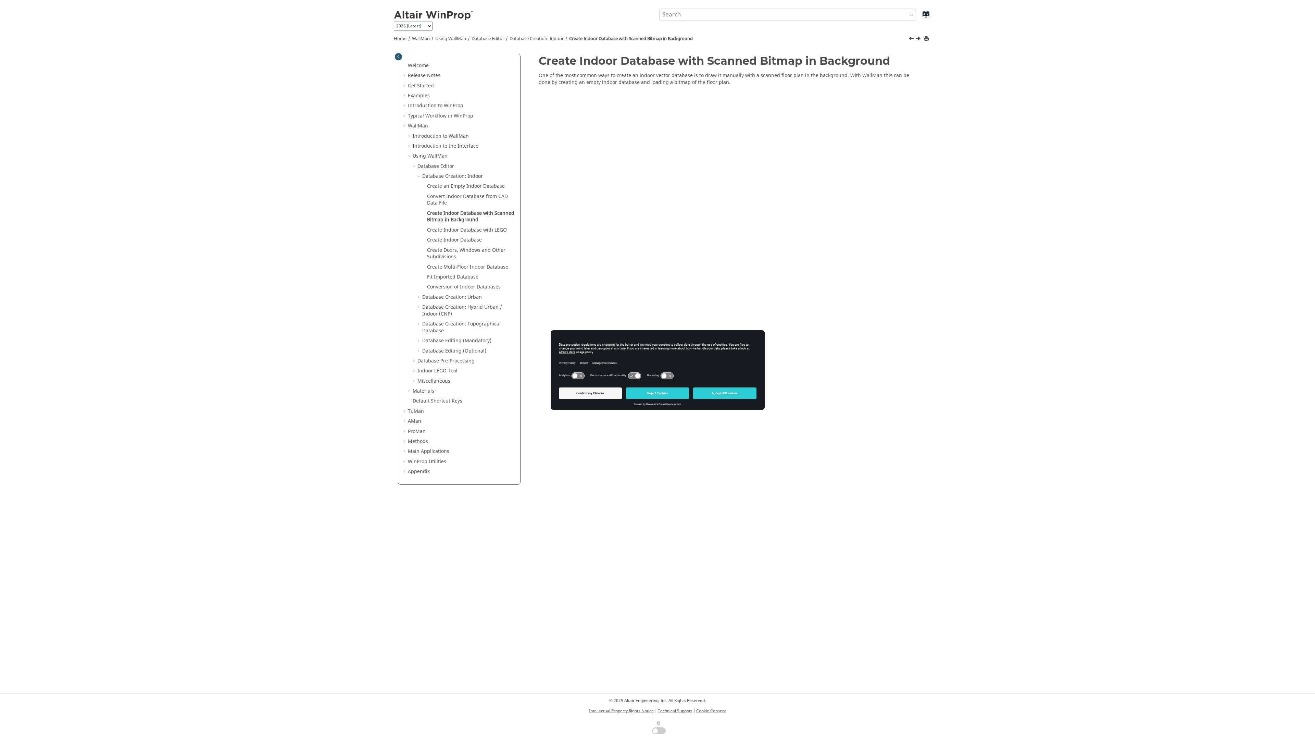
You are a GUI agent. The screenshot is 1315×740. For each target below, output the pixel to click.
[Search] (909, 15)
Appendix (419, 471)
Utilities (427, 461)
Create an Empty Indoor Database (466, 186)
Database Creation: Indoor (537, 39)
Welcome (418, 65)
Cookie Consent (711, 711)
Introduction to (435, 105)
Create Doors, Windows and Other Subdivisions (466, 254)
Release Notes (424, 75)
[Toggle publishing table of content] (398, 56)
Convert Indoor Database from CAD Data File (467, 200)
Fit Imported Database (452, 277)
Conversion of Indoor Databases (464, 287)
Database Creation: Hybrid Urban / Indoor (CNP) (462, 311)
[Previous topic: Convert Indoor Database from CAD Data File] (912, 39)
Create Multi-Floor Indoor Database (467, 267)
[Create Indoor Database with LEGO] (919, 39)
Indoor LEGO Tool (437, 370)
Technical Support (675, 711)
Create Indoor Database (454, 240)
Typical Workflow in (440, 116)
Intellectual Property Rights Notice (621, 711)
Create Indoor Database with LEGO (467, 230)
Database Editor (488, 39)
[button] (405, 65)
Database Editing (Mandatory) (456, 340)
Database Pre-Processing (446, 361)
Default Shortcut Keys (437, 401)
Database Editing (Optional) (454, 351)
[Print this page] (927, 39)
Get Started (421, 85)
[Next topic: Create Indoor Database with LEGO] (919, 39)
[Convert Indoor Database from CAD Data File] (912, 39)
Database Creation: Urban (452, 297)
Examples (419, 95)
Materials (423, 391)
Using (450, 39)
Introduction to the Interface (445, 146)
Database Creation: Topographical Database (461, 327)
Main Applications (428, 451)
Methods (418, 441)
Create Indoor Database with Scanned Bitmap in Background (631, 39)
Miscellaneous (433, 381)
